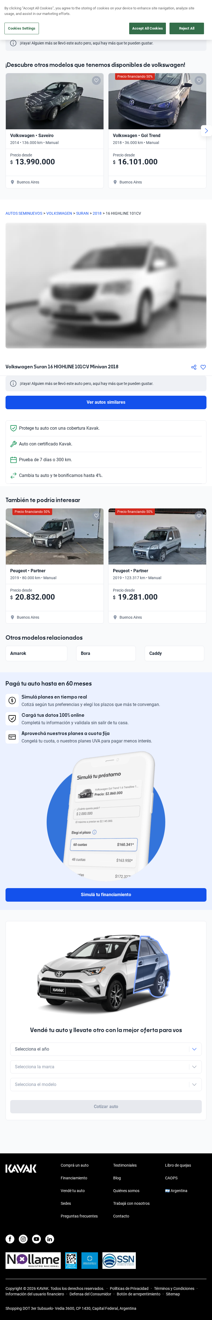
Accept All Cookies (147, 28)
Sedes (66, 1203)
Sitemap (173, 1294)
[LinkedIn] (49, 1239)
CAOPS (171, 1178)
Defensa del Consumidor (90, 1294)
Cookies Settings (21, 28)
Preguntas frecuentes (79, 1216)
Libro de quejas (178, 1165)
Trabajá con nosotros (131, 1203)
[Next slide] (206, 130)
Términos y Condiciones (174, 1288)
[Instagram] (23, 1239)
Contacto (121, 1216)
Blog (117, 1178)
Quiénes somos (126, 1190)
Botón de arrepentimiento (138, 1294)
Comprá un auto (75, 1165)
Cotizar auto (106, 1106)
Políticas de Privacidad (129, 1288)
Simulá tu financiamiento (106, 894)
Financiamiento (74, 1178)
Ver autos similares (106, 402)
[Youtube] (36, 1239)
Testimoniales (125, 1165)
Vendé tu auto (73, 1190)
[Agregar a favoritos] (203, 367)
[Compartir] (193, 367)
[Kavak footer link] (21, 1191)
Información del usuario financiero (35, 1294)
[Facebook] (10, 1239)
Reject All (186, 28)
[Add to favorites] (96, 80)
